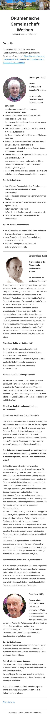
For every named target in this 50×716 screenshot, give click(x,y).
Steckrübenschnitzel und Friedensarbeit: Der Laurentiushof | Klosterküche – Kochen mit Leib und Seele (23, 59)
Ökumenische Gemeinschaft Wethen (25, 24)
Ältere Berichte (9, 702)
